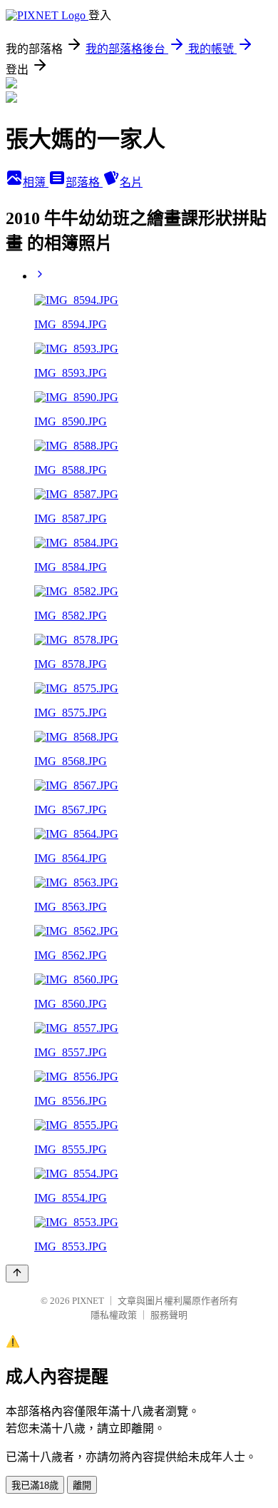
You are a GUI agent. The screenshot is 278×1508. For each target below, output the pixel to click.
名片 (131, 182)
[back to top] (17, 1273)
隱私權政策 (114, 1315)
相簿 (35, 182)
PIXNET (88, 1300)
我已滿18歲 (34, 1485)
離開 (82, 1485)
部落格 (84, 182)
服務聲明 (168, 1315)
